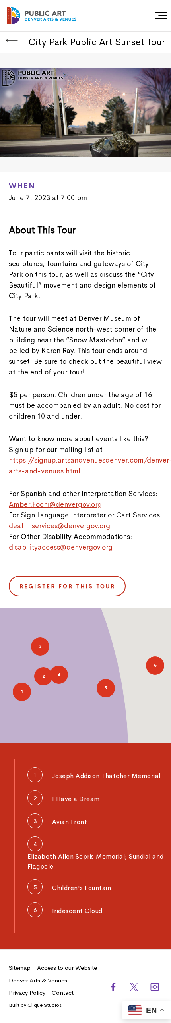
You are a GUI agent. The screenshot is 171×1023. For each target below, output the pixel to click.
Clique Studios (44, 1005)
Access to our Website (67, 967)
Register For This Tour (67, 586)
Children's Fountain (81, 888)
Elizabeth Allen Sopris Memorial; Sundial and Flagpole (95, 861)
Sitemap (20, 967)
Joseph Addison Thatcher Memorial (106, 776)
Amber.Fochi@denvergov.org (55, 504)
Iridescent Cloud (77, 911)
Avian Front (69, 822)
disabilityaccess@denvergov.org (61, 547)
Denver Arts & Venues (38, 980)
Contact (63, 992)
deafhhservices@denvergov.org (59, 525)
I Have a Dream (76, 799)
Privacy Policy (27, 992)
